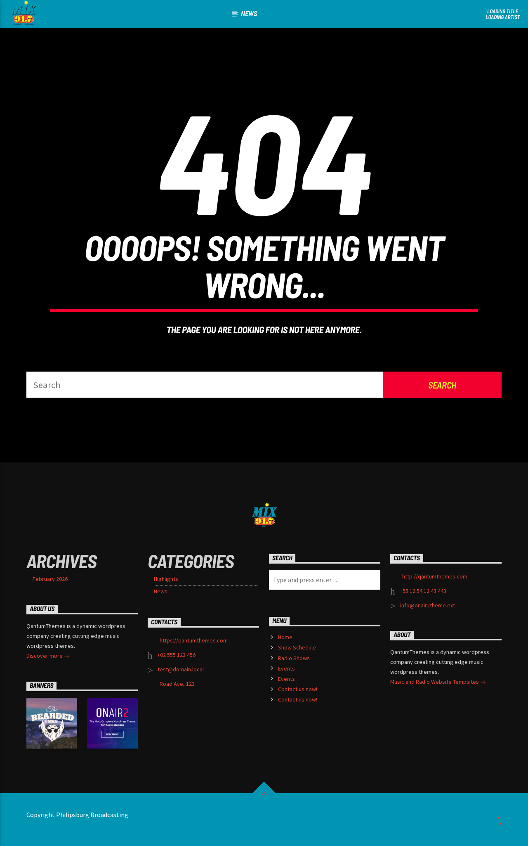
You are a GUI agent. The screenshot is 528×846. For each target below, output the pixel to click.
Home (285, 637)
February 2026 (50, 579)
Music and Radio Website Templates (435, 681)
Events (286, 668)
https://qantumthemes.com (194, 640)
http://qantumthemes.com (434, 576)
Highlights (166, 579)
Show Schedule (297, 647)
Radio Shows (294, 658)
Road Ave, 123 (177, 683)
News (249, 13)
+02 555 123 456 (176, 655)
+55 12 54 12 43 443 (423, 591)
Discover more (45, 655)
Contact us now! (297, 689)
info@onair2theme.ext (427, 605)
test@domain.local (181, 669)
